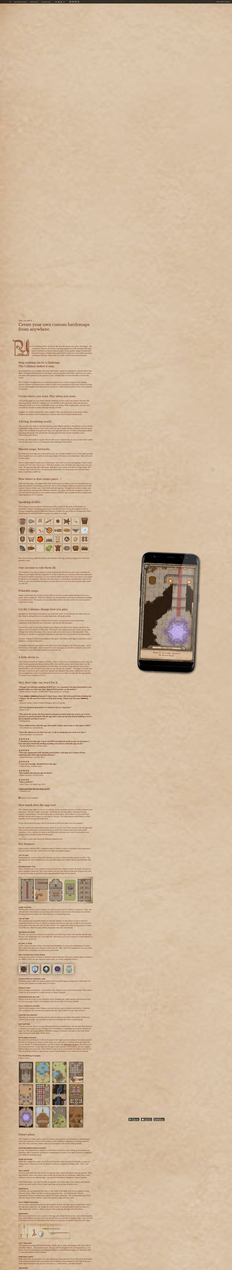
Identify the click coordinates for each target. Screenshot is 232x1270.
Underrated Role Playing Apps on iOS (34, 789)
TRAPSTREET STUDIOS (223, 2)
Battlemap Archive (71, 1044)
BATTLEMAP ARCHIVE (20, 2)
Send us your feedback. (29, 798)
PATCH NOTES (34, 2)
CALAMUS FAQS (46, 2)
